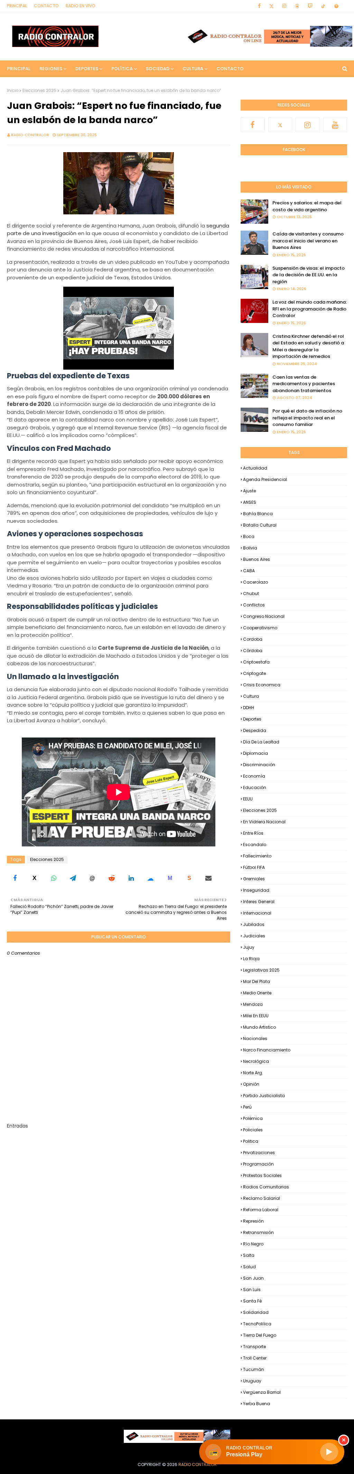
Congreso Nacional (264, 616)
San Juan (253, 1278)
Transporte (254, 1347)
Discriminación (259, 765)
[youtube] (335, 125)
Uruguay (252, 1381)
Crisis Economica (261, 685)
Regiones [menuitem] (50, 68)
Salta (248, 1255)
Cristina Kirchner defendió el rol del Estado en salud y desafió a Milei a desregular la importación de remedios (308, 346)
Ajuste (249, 491)
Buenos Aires (256, 559)
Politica (250, 1141)
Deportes (252, 719)
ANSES (249, 502)
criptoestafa (256, 662)
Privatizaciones (259, 1153)
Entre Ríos (253, 833)
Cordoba (252, 639)
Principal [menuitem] (18, 68)
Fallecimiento (257, 856)
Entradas (17, 1125)
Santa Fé (252, 1301)
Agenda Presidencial (265, 479)
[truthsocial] (335, 6)
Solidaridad (256, 1312)
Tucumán (253, 1369)
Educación (254, 787)
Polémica (253, 1118)
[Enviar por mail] (208, 878)
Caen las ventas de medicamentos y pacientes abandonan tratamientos (303, 384)
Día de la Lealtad (261, 742)
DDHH (248, 708)
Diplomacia (255, 753)
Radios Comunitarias (266, 1187)
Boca (248, 536)
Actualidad (255, 468)
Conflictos (254, 605)
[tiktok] (323, 6)
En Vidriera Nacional (264, 822)
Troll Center (255, 1358)
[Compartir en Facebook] (15, 878)
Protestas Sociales (262, 1175)
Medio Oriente (257, 993)
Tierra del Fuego (259, 1335)
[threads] (297, 6)
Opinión (251, 1084)
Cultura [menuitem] (193, 68)
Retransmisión (258, 1232)
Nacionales (255, 1038)
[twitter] (271, 6)
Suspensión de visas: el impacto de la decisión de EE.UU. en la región (308, 275)
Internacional (257, 913)
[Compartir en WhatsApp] (54, 878)
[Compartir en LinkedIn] (131, 878)
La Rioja (251, 959)
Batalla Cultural (260, 525)
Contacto (46, 6)
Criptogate (254, 673)
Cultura (251, 696)
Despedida (254, 730)
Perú (247, 1107)
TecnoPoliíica (257, 1324)
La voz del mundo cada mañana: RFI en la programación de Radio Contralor (309, 309)
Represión (253, 1221)
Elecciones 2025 (39, 90)
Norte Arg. (253, 1073)
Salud (249, 1267)
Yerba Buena (256, 1404)
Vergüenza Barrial (262, 1392)
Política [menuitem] (122, 68)
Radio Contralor (30, 135)
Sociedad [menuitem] (157, 68)
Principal (17, 6)
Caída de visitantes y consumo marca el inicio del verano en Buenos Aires (308, 241)
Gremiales (254, 879)
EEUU (248, 799)
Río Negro (253, 1244)
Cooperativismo (260, 628)
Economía (254, 776)
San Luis (252, 1289)
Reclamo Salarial (261, 1198)
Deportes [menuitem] (86, 68)
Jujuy (248, 947)
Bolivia (250, 548)
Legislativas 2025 (261, 970)
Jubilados (253, 924)
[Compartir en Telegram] (73, 878)
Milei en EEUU (256, 1016)
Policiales (253, 1130)
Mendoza (253, 1004)
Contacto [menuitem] (230, 68)
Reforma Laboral (260, 1210)
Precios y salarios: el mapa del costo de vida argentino (307, 206)
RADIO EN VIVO (80, 6)
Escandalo (254, 844)
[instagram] (284, 6)
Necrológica (256, 1061)
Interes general (258, 902)
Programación (258, 1164)
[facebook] (259, 6)
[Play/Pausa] (329, 1452)
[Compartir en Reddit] (112, 878)
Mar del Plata (256, 981)
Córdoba (252, 650)
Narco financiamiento (266, 1050)
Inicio (12, 90)
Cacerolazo (255, 582)
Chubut (251, 593)
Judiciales (254, 936)
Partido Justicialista (264, 1095)
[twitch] (310, 6)
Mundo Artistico (259, 1027)
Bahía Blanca (258, 514)
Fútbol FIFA (254, 867)
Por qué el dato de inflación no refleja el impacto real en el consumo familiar (307, 418)
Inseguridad (256, 890)
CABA (249, 571)
